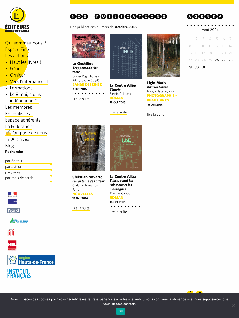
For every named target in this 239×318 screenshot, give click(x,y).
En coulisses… (19, 113)
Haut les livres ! (25, 62)
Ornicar (17, 75)
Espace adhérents (23, 120)
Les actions (16, 55)
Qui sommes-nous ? (25, 43)
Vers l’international (29, 81)
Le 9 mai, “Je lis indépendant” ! (25, 97)
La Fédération (18, 126)
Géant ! (17, 68)
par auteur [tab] (13, 166)
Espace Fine (17, 49)
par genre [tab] (12, 172)
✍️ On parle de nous (26, 132)
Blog (9, 146)
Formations (21, 88)
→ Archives (17, 139)
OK (121, 311)
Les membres (18, 107)
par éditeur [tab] (14, 161)
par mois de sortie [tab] (19, 178)
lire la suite (81, 99)
